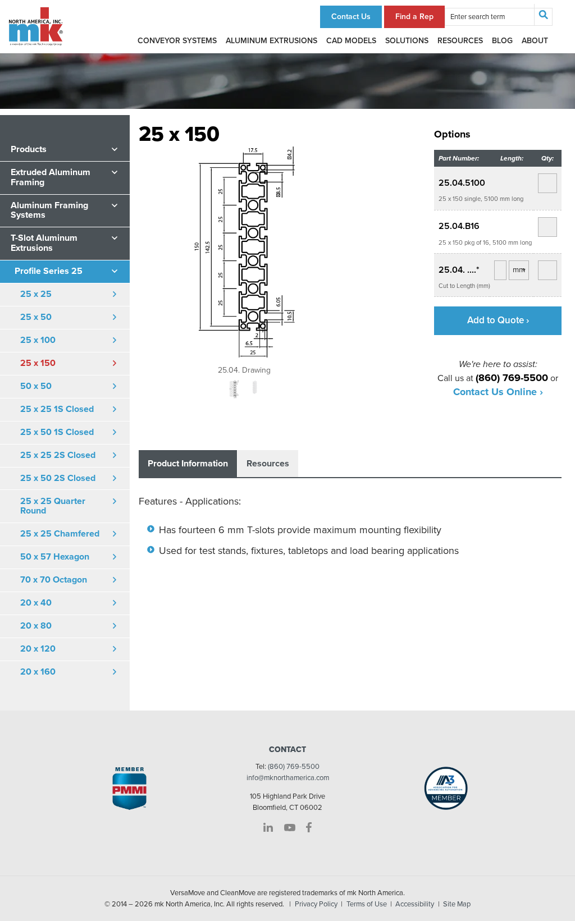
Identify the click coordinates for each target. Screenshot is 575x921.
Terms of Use (366, 904)
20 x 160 (38, 671)
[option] (244, 260)
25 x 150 (38, 363)
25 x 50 (36, 317)
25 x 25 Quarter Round (52, 506)
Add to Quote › (498, 320)
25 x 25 (36, 294)
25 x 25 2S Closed (57, 455)
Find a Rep (414, 16)
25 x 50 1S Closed (57, 432)
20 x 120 (38, 648)
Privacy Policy (316, 904)
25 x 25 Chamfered (59, 533)
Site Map (457, 904)
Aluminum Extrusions (271, 40)
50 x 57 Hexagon (54, 556)
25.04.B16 (459, 226)
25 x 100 (38, 340)
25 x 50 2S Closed (57, 478)
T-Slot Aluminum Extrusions (44, 243)
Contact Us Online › (498, 392)
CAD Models (351, 40)
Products (29, 149)
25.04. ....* (459, 270)
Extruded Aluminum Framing (50, 177)
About (535, 40)
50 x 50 (36, 386)
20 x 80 (36, 625)
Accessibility (414, 904)
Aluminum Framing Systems (49, 210)
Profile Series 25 (49, 271)
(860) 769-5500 (294, 766)
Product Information (188, 463)
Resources (460, 40)
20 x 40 (36, 602)
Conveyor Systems (177, 40)
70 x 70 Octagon (53, 579)
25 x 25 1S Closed (57, 409)
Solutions (406, 40)
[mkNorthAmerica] (36, 26)
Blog (502, 40)
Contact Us (351, 16)
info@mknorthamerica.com (288, 777)
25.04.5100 (462, 183)
